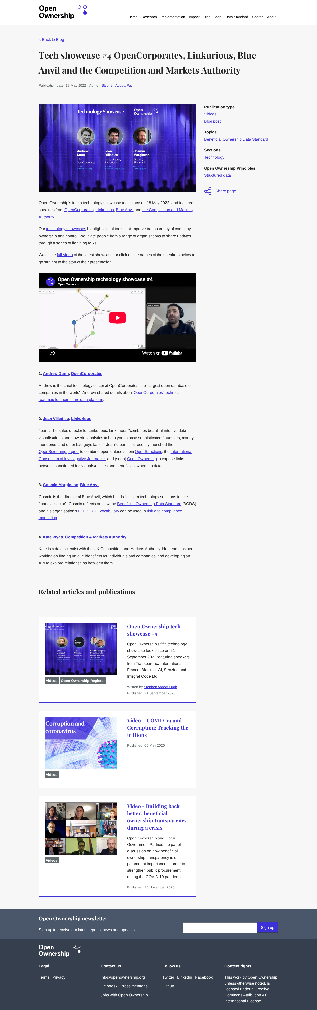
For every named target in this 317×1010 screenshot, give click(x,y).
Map (217, 17)
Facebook (204, 977)
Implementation (173, 17)
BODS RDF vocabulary (98, 511)
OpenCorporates (79, 210)
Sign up (267, 927)
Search (257, 17)
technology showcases (66, 229)
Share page (225, 191)
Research (149, 17)
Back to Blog (51, 39)
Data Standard (236, 17)
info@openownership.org (123, 977)
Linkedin (184, 977)
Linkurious (105, 210)
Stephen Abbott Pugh (118, 85)
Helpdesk (109, 986)
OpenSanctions (148, 451)
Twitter (168, 977)
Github (168, 986)
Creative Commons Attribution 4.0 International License (246, 995)
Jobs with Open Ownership (124, 995)
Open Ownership (142, 459)
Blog (207, 17)
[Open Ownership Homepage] (63, 12)
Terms (44, 977)
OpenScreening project (59, 451)
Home (133, 17)
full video (65, 255)
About (271, 17)
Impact (194, 17)
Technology (214, 157)
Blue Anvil (125, 210)
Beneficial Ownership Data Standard (149, 504)
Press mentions (134, 986)
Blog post (212, 121)
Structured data (217, 175)
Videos (210, 114)
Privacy (58, 977)
